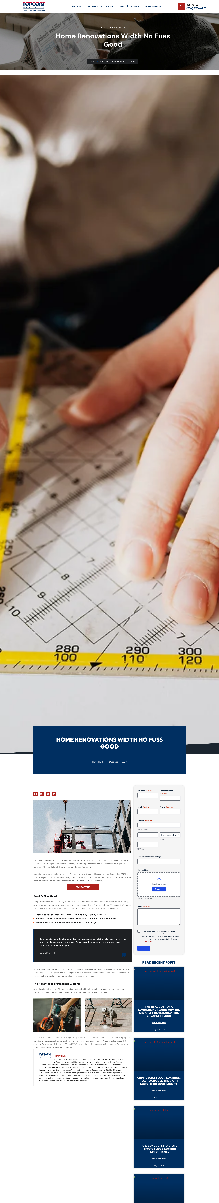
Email (143, 807)
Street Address (142, 830)
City (138, 839)
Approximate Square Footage (149, 857)
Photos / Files (142, 870)
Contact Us (83, 887)
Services (76, 6)
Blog (122, 6)
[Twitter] (48, 794)
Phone (166, 807)
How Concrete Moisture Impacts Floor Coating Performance (158, 1148)
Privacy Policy (146, 941)
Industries (93, 6)
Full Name (145, 790)
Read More (159, 1022)
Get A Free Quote (152, 6)
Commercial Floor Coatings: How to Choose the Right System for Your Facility (159, 1080)
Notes (143, 906)
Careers (134, 6)
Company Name (166, 792)
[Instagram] (42, 794)
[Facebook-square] (35, 794)
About (109, 6)
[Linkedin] (54, 794)
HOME (93, 61)
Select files (159, 889)
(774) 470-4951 (196, 8)
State (162, 839)
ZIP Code (140, 849)
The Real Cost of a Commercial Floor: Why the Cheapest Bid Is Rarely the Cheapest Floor (159, 1011)
